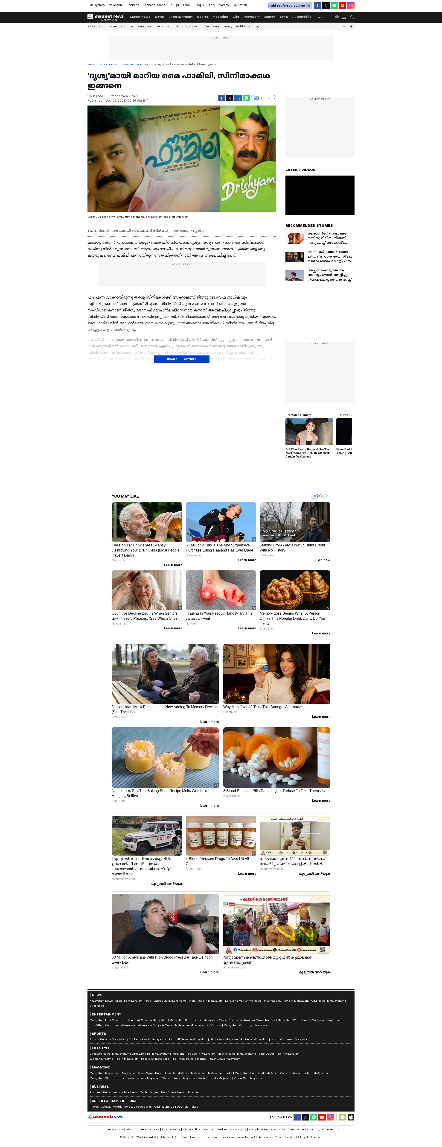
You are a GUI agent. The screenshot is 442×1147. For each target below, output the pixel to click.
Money (269, 16)
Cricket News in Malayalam (147, 1039)
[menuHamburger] (344, 17)
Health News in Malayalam (236, 1053)
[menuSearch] (352, 17)
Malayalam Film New (104, 1020)
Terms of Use (150, 1129)
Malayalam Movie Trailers (257, 1020)
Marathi (224, 5)
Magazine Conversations (283, 1073)
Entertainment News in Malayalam (143, 1020)
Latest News (140, 16)
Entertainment (180, 16)
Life (236, 16)
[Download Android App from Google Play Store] (342, 1117)
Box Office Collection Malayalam (112, 1025)
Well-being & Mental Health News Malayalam (209, 1058)
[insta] (351, 5)
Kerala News (233, 1000)
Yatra (284, 16)
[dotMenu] (320, 17)
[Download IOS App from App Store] (351, 1117)
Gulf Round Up (164, 1106)
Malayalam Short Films (185, 1020)
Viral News (97, 1005)
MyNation (240, 5)
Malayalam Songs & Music (155, 1025)
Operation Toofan (197, 26)
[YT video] (342, 5)
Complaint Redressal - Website (224, 1129)
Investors (332, 1129)
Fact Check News (173, 1092)
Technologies (149, 1092)
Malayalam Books (220, 1073)
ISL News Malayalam (224, 1039)
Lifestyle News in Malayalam (109, 1053)
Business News (100, 1092)
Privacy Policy (171, 1129)
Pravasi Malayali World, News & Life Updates (121, 1106)
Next (351, 26)
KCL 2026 (127, 26)
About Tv (132, 1129)
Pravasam (252, 16)
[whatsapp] (334, 5)
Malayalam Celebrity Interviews (245, 1025)
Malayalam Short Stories (107, 1078)
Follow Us (268, 98)
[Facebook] (317, 5)
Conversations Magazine (143, 1078)
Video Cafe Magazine (248, 1078)
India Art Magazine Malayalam (185, 1073)
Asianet (105, 1116)
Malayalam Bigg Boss (326, 1020)
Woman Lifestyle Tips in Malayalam (114, 1058)
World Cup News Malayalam (290, 1039)
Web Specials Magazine (214, 1078)
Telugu (174, 5)
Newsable (115, 5)
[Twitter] (326, 5)
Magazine (220, 16)
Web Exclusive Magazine (179, 1078)
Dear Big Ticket (187, 1106)
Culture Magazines (315, 1073)
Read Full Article (182, 359)
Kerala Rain (145, 26)
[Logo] (107, 17)
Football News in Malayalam (188, 1039)
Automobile (301, 16)
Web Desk (129, 96)
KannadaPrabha (154, 5)
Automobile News (125, 1092)
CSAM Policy (191, 1129)
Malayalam (97, 5)
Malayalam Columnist (249, 1073)
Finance (192, 1092)
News (159, 16)
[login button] (338, 17)
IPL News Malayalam (254, 1039)
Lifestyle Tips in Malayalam (150, 1053)
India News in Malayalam (206, 1000)
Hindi (211, 5)
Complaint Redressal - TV (267, 1129)
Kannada (133, 5)
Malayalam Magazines (104, 1073)
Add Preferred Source (287, 5)
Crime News (253, 1000)
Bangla (199, 5)
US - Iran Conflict (169, 26)
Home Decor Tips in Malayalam (278, 1053)
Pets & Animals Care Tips (158, 1058)
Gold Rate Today (247, 26)
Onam (113, 26)
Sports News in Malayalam (108, 1039)
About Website (113, 1129)
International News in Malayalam (286, 1000)
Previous (344, 26)
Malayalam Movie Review (221, 1020)
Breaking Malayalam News (133, 1000)
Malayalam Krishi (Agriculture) (142, 1073)
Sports (202, 16)
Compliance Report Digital (306, 1129)
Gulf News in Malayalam (327, 1000)
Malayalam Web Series (293, 1020)
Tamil (187, 5)
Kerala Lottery (222, 26)
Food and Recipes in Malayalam (193, 1053)
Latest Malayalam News (170, 1000)
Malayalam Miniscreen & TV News (198, 1025)
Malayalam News (101, 1000)
